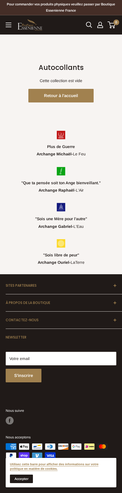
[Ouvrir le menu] (8, 25)
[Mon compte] (100, 25)
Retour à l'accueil (61, 95)
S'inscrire (23, 375)
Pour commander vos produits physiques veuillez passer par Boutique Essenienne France (61, 7)
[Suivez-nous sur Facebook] (10, 421)
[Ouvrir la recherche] (89, 25)
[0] (111, 25)
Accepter (21, 479)
